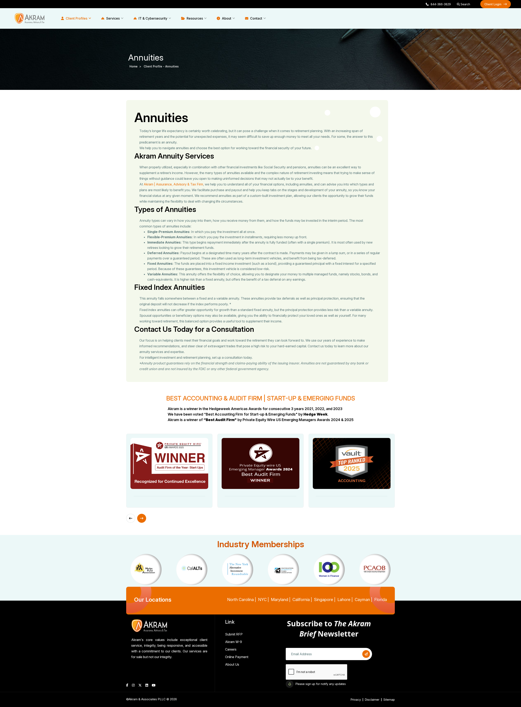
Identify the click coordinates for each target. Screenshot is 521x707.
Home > (136, 66)
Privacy (355, 699)
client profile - (154, 66)
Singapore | (324, 599)
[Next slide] (141, 518)
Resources (194, 18)
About (226, 18)
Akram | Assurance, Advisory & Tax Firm (173, 184)
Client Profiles (76, 18)
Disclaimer (372, 699)
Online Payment (236, 657)
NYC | (263, 599)
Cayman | (363, 599)
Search (465, 4)
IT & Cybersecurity (152, 18)
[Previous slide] (130, 518)
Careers (230, 649)
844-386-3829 (441, 4)
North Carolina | (241, 599)
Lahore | (345, 599)
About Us (232, 664)
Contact (255, 18)
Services (112, 18)
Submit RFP (234, 634)
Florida (380, 599)
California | (302, 599)
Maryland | (280, 599)
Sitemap (389, 699)
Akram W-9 (233, 642)
